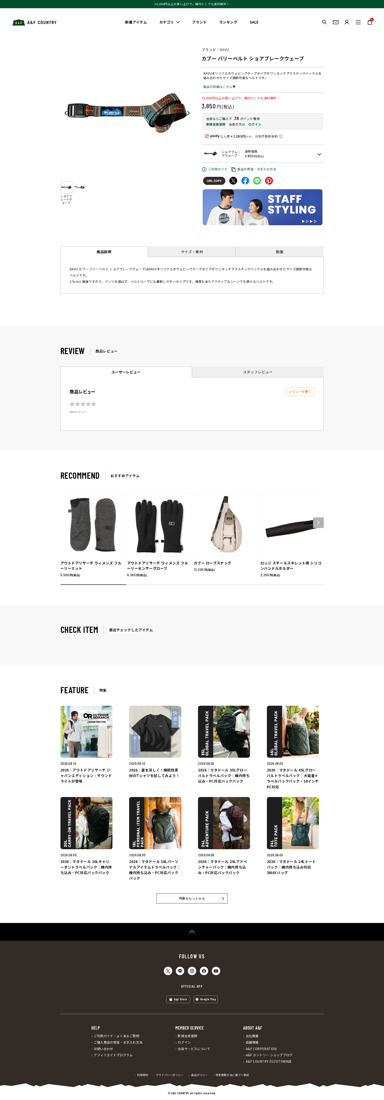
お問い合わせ (103, 1049)
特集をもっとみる (192, 898)
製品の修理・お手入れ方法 (256, 169)
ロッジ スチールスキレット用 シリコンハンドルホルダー (291, 565)
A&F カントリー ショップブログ (269, 1055)
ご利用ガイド (218, 169)
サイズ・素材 (192, 251)
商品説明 (104, 251)
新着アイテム (136, 22)
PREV (65, 113)
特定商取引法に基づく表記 (232, 1074)
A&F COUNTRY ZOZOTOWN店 (268, 1061)
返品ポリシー (199, 1074)
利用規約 (142, 1074)
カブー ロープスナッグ (213, 563)
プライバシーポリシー (170, 1074)
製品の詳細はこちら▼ (219, 86)
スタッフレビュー (258, 372)
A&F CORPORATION (261, 1049)
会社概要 (252, 1036)
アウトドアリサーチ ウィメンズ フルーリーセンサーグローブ (157, 565)
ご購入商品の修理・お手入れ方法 (118, 1042)
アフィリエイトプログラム (113, 1055)
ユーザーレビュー (126, 372)
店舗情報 (252, 1042)
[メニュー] (358, 22)
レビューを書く (300, 391)
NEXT (188, 113)
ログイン (254, 124)
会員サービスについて (194, 1049)
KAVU (224, 49)
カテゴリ (166, 22)
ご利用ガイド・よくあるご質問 (116, 1036)
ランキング (228, 22)
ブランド (199, 22)
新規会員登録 (216, 124)
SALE (254, 22)
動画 (279, 251)
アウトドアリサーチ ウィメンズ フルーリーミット (91, 565)
